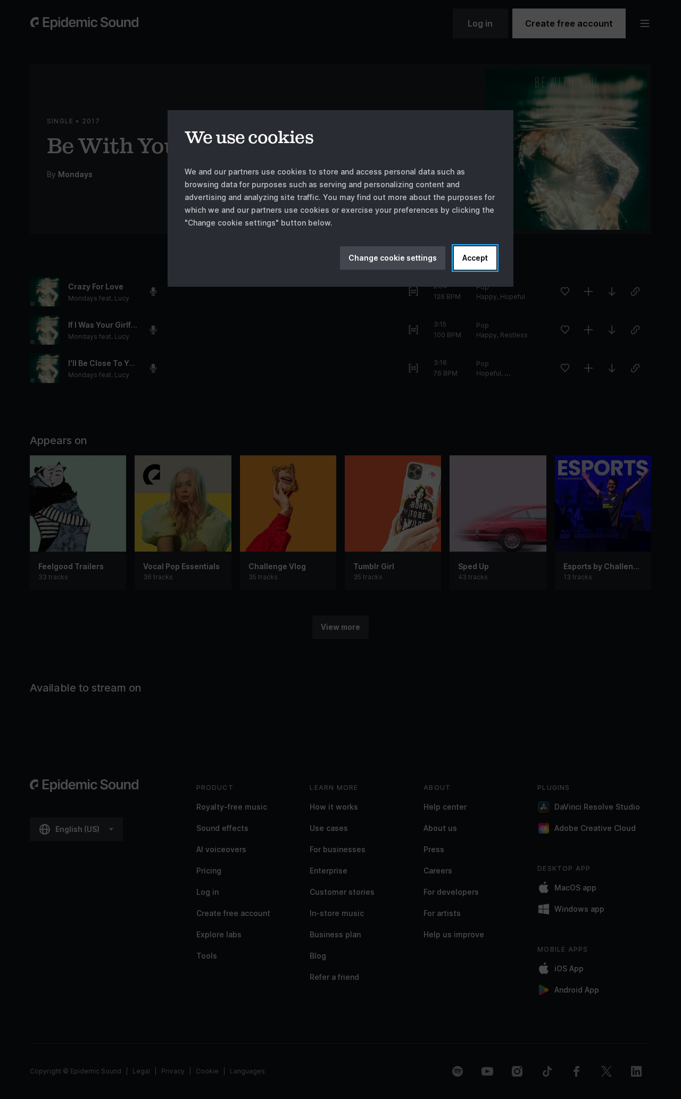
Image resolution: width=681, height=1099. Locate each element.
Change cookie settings (392, 257)
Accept (475, 257)
